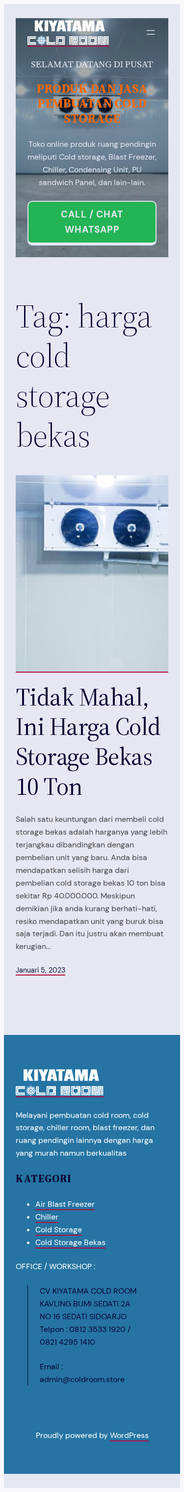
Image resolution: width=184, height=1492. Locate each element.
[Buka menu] (151, 32)
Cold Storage (58, 1229)
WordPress (129, 1435)
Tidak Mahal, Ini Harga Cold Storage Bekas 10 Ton (88, 742)
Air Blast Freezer (65, 1204)
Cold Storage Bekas (70, 1242)
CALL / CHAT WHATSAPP (92, 222)
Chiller (46, 1217)
